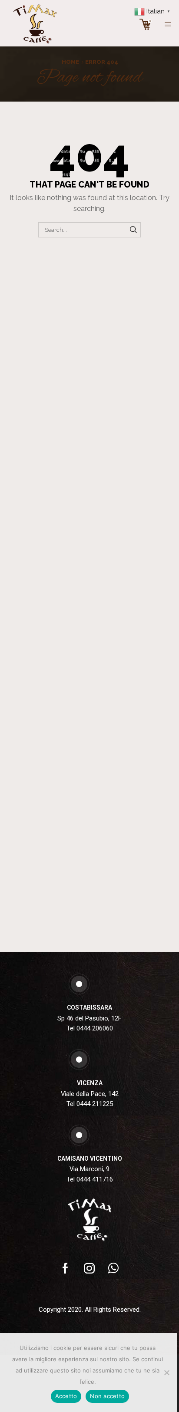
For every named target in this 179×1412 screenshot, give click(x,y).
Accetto (66, 1395)
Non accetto (107, 1395)
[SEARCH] (133, 229)
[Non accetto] (166, 1372)
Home (70, 62)
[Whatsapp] (113, 1268)
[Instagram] (89, 1268)
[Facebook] (65, 1268)
